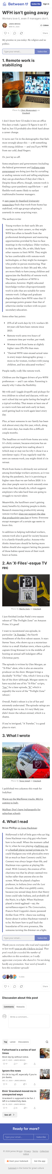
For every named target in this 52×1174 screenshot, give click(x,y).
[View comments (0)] (14, 33)
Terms (35, 1151)
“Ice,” (5, 687)
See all (7, 1114)
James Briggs (14, 24)
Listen (46, 25)
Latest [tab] (13, 1042)
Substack (12, 1168)
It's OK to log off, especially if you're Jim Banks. (19, 1076)
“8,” (30, 687)
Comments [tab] (9, 1007)
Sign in (46, 4)
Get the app (39, 1161)
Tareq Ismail (24, 780)
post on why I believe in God (29, 949)
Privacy (27, 1151)
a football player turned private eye (26, 850)
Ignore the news (11, 1070)
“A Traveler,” (20, 635)
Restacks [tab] (21, 1007)
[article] (26, 1057)
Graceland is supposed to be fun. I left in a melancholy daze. (18, 1099)
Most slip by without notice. (15, 1056)
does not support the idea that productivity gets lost (23, 516)
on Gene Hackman (27, 828)
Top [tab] (5, 1042)
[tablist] (14, 1007)
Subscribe (36, 4)
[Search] (47, 1042)
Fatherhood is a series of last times (19, 1051)
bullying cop (41, 846)
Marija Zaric (24, 608)
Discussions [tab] (23, 1042)
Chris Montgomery (29, 110)
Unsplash (26, 113)
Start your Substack (18, 1161)
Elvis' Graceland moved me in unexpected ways (19, 1093)
